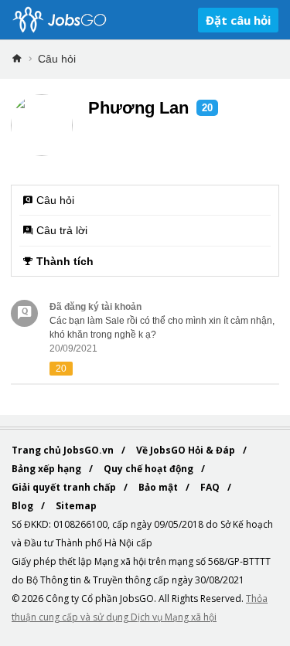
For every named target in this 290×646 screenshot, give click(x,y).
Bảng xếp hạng (48, 468)
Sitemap (76, 505)
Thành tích (65, 261)
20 (207, 108)
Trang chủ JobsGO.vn (64, 450)
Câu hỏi (57, 59)
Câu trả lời (61, 230)
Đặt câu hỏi (238, 20)
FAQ (211, 487)
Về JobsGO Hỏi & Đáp (186, 450)
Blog (24, 505)
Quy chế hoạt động (150, 468)
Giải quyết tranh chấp (65, 487)
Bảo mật (159, 487)
